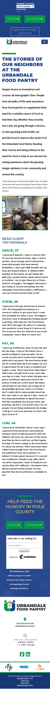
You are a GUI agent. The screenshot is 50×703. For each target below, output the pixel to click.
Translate (26, 12)
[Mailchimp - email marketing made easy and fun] (22, 556)
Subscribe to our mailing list (21, 538)
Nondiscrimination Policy (25, 685)
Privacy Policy (25, 683)
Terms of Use (25, 681)
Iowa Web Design (22, 678)
